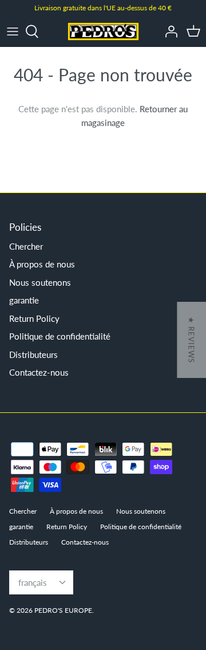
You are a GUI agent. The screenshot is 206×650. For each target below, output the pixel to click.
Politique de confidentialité (59, 336)
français (32, 582)
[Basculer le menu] (12, 31)
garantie (24, 300)
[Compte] (168, 31)
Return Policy (34, 318)
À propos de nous (42, 264)
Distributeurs (33, 354)
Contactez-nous (39, 372)
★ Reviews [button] (191, 340)
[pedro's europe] (103, 31)
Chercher (26, 246)
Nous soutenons (40, 282)
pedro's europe (63, 610)
